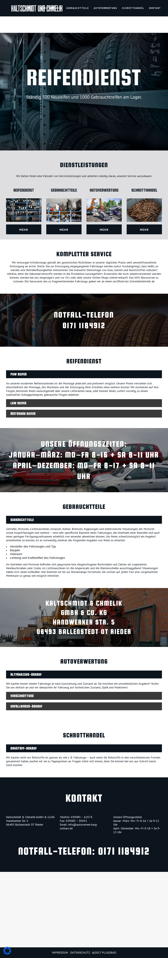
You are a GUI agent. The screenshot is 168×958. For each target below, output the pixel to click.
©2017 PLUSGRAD (104, 952)
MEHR (23, 230)
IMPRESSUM (60, 952)
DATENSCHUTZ (80, 952)
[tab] (84, 374)
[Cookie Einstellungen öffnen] (7, 953)
